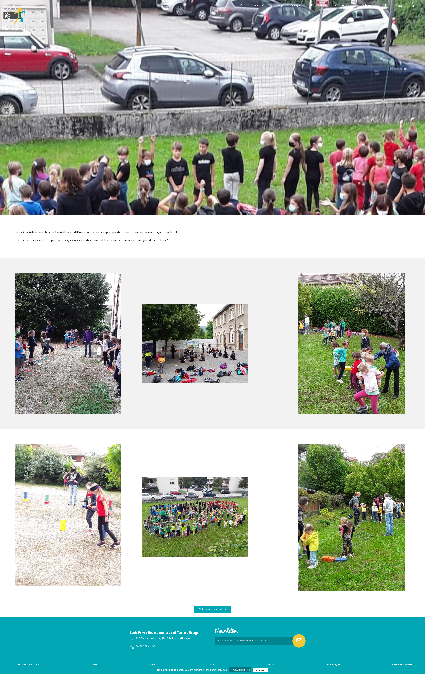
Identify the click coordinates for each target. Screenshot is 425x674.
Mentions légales (333, 665)
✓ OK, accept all (240, 669)
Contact (212, 665)
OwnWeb (407, 665)
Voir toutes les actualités (212, 609)
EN (385, 5)
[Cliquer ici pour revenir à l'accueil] (14, 5)
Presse (270, 665)
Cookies (152, 665)
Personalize (260, 670)
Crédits (93, 665)
